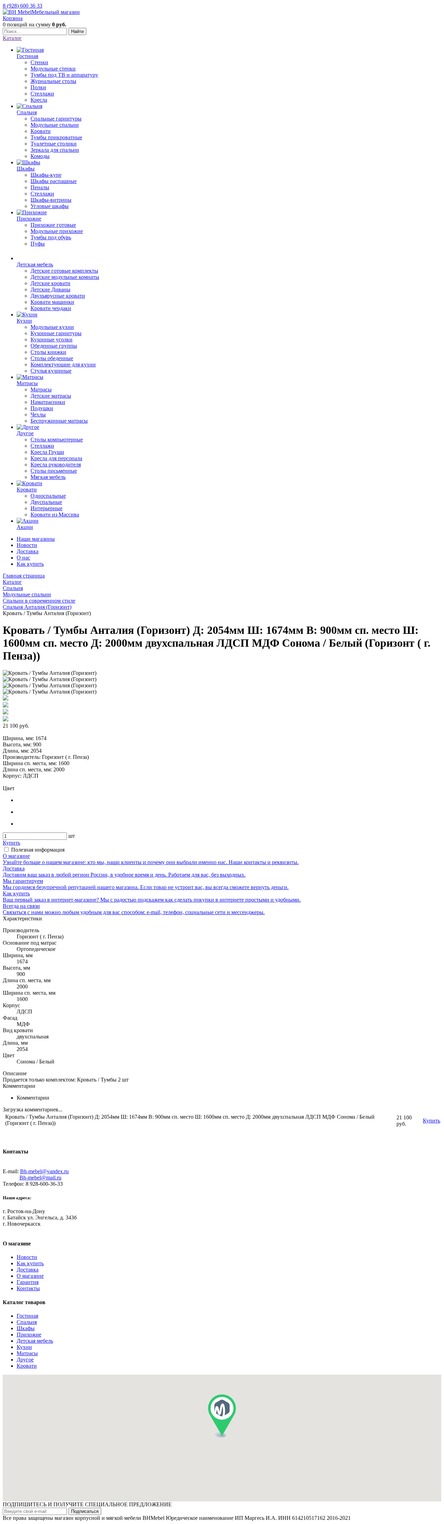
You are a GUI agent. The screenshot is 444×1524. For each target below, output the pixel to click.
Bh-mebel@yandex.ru (44, 1171)
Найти (77, 31)
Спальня (27, 1322)
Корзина (13, 18)
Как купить (30, 564)
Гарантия (28, 1282)
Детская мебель (35, 1341)
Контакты (28, 1288)
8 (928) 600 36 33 (22, 6)
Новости (27, 545)
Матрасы (27, 1353)
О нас (23, 558)
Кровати (27, 1366)
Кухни (24, 1347)
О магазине (30, 1276)
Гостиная (27, 1316)
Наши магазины (36, 539)
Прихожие (29, 1334)
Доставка (28, 551)
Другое (25, 1360)
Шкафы (26, 1328)
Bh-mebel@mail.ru (40, 1178)
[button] (222, 1416)
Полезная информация (38, 850)
